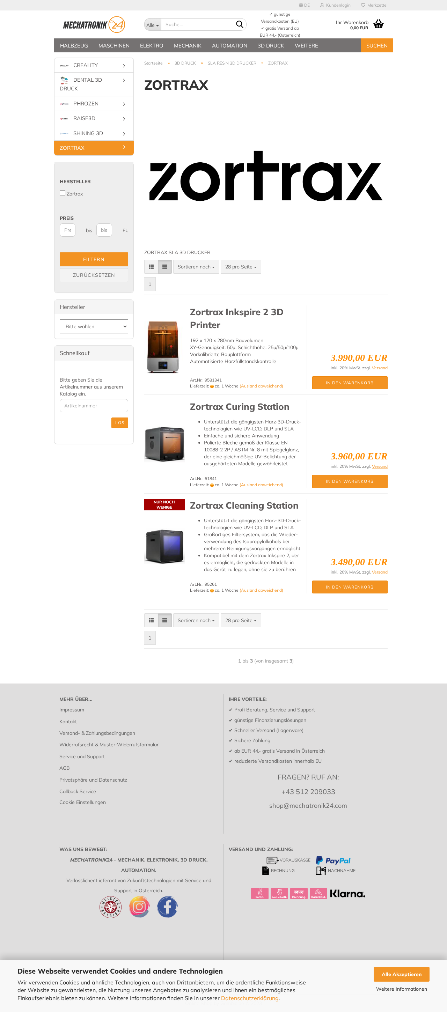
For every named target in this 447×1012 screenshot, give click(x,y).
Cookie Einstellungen (82, 802)
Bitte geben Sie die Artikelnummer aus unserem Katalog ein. (91, 387)
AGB (64, 768)
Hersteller (75, 181)
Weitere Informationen (401, 989)
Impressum (71, 710)
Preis (67, 218)
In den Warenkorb (350, 382)
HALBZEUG (74, 45)
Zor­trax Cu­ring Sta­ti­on (240, 406)
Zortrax (75, 194)
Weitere (306, 45)
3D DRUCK (271, 45)
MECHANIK (187, 45)
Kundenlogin (337, 5)
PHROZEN (85, 103)
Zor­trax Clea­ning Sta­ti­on (244, 505)
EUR (125, 230)
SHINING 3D (87, 133)
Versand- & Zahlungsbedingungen (97, 733)
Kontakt (68, 721)
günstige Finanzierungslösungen (270, 720)
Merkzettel (376, 5)
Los (119, 422)
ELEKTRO (151, 45)
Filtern (93, 259)
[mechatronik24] (96, 24)
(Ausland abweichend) (261, 386)
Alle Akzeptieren (402, 974)
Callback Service (77, 791)
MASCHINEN (114, 45)
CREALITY (85, 65)
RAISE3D (83, 118)
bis (88, 230)
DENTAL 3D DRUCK (81, 84)
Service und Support (82, 756)
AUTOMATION (229, 45)
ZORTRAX (72, 148)
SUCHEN (377, 45)
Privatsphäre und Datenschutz (93, 780)
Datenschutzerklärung (250, 998)
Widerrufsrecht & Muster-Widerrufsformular (109, 744)
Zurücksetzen (94, 275)
